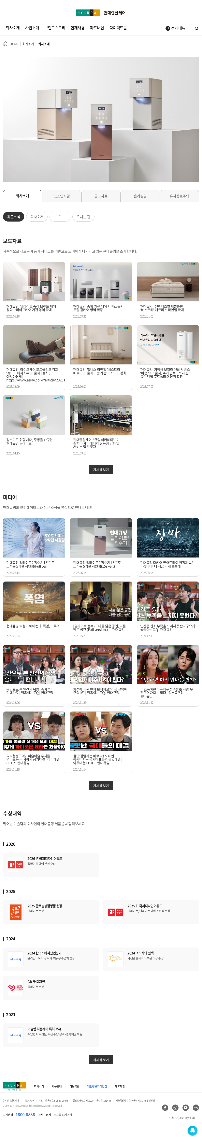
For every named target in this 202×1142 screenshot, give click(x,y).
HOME (14, 43)
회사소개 (13, 28)
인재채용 (77, 28)
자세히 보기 (101, 469)
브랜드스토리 (54, 28)
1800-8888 (25, 1114)
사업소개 (32, 28)
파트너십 (97, 28)
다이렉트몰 (118, 28)
